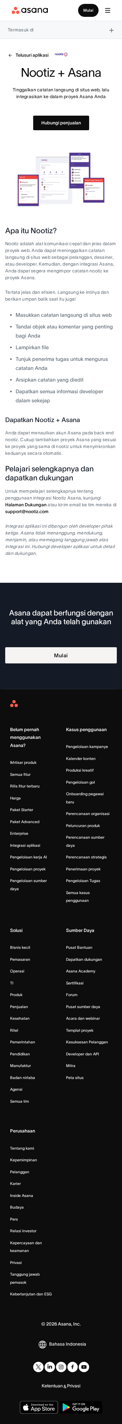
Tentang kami (22, 1148)
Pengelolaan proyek (28, 869)
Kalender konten (81, 758)
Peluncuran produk (83, 825)
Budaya (17, 1207)
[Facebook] (72, 1367)
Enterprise (19, 833)
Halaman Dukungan (26, 504)
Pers (14, 1219)
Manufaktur (20, 1065)
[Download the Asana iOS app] (39, 1407)
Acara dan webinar (83, 1018)
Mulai (88, 10)
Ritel (14, 1030)
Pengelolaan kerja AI (28, 857)
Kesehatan (20, 1018)
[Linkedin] (50, 1367)
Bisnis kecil (20, 947)
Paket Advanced (24, 822)
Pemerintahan (22, 1042)
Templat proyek (79, 1030)
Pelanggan (19, 1172)
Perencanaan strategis (86, 857)
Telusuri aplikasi (32, 55)
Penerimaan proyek (83, 869)
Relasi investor (23, 1231)
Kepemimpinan (23, 1160)
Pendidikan (20, 1054)
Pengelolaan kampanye (87, 746)
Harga (15, 798)
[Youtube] (84, 1367)
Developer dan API (82, 1054)
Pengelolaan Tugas (83, 881)
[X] (38, 1367)
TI (11, 983)
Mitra (70, 1065)
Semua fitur (20, 774)
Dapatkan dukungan (84, 959)
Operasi (17, 971)
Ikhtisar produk (23, 762)
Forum (71, 995)
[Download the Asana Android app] (81, 1407)
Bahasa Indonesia (67, 1344)
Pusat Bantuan (79, 947)
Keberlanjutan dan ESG (31, 1294)
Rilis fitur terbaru (25, 786)
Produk (16, 995)
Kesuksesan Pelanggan (87, 1042)
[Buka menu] (107, 10)
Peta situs (75, 1077)
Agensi (16, 1089)
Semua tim (19, 1101)
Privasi (16, 1262)
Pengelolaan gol (80, 782)
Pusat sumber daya (83, 1007)
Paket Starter (21, 810)
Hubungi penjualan (61, 122)
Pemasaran (20, 959)
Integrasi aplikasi (25, 845)
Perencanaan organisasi (88, 813)
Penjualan (19, 1007)
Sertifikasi (75, 983)
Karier (15, 1183)
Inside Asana (21, 1195)
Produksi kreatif (80, 770)
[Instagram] (61, 1367)
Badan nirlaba (22, 1077)
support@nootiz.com (26, 511)
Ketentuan (52, 1385)
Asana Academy (80, 971)
